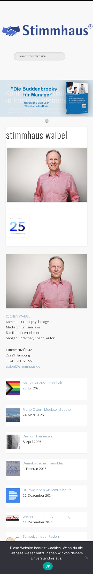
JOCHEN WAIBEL (18, 316)
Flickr (35, 69)
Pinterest (24, 69)
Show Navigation (81, 9)
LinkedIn (67, 69)
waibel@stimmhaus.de (23, 366)
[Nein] (86, 557)
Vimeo (46, 69)
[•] (46, 98)
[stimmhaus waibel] (46, 174)
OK (47, 566)
